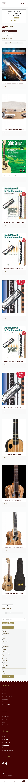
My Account (4, 781)
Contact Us (6, 701)
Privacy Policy (7, 742)
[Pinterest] (6, 764)
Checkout (6, 724)
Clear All (8, 627)
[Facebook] (3, 764)
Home (3, 26)
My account (6, 716)
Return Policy (6, 745)
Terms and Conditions (8, 750)
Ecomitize (10, 775)
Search (14, 781)
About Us (6, 699)
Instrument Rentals (8, 696)
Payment (6, 739)
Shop (5, 693)
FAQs (5, 736)
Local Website (7, 704)
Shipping (6, 747)
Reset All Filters (8, 623)
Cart (4, 722)
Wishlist (5, 719)
